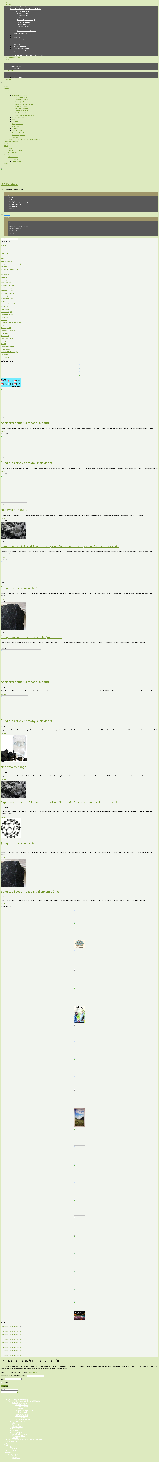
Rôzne (4, 320)
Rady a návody (6, 312)
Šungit (11, 200)
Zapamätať (6, 1382)
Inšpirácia (5, 277)
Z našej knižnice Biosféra (9, 352)
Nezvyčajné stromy (7, 288)
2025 (2, 1329)
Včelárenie (5, 336)
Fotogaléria (7, 155)
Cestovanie (5, 253)
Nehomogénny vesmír (21, 108)
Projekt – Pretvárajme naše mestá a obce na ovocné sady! (27, 55)
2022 (2, 1337)
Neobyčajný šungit (14, 510)
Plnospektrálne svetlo (8, 299)
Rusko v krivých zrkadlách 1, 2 (24, 104)
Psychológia (5, 309)
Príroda (4, 301)
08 (18, 1326)
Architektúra (5, 251)
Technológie (6, 328)
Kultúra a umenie (7, 285)
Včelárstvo (15, 137)
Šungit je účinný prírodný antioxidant (26, 463)
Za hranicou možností (21, 111)
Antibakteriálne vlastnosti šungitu (25, 423)
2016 (2, 1353)
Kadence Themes (32, 1372)
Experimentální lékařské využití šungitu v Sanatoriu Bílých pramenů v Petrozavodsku (60, 546)
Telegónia (4, 333)
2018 (2, 1348)
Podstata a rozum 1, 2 (21, 106)
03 (9, 1326)
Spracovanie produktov (18, 135)
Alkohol (4, 245)
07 (16, 1326)
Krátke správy (6, 283)
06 (14, 1326)
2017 (2, 1350)
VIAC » (3, 432)
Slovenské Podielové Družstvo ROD (12, 323)
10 (21, 1329)
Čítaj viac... (4, 694)
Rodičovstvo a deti (7, 317)
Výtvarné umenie (13, 157)
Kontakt (8, 79)
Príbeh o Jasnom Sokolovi (22, 113)
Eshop (7, 195)
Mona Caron (15, 159)
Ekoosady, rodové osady (9, 269)
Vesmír (4, 341)
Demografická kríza (7, 261)
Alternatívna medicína (9, 248)
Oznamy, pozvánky (7, 291)
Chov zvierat (15, 122)
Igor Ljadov (5, 275)
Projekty (6, 89)
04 (10, 1326)
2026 (2, 1326)
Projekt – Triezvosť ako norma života (18, 91)
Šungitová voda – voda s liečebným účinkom (31, 637)
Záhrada (4, 354)
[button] (79, 83)
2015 (2, 1356)
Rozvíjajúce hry (13, 206)
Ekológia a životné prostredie (11, 264)
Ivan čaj (4, 280)
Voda (3, 344)
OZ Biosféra (9, 184)
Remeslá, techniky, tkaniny (19, 133)
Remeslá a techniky (7, 315)
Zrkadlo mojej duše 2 (21, 100)
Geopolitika (5, 272)
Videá (8, 62)
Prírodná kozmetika (15, 204)
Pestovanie (15, 128)
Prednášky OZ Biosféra (15, 150)
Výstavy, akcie (6, 349)
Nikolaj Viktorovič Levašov (19, 95)
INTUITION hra (12, 152)
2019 (2, 1345)
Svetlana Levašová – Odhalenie (24, 115)
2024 (2, 1332)
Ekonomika (5, 267)
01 (5, 1326)
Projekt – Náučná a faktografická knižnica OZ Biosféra (24, 93)
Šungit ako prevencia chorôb (20, 588)
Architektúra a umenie (20, 33)
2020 (2, 1342)
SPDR (6, 144)
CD (10, 211)
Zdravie (4, 357)
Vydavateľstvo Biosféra (13, 57)
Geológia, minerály (17, 124)
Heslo (2, 1379)
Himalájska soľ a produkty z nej (18, 202)
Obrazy (11, 208)
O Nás (6, 86)
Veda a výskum (7, 338)
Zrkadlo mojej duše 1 (21, 97)
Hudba (10, 148)
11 (23, 1329)
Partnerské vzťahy (7, 293)
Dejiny (13, 119)
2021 (2, 1340)
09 (20, 1329)
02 (7, 1326)
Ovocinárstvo (16, 126)
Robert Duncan (18, 77)
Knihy (11, 197)
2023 (2, 1334)
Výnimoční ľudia (7, 346)
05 (12, 1326)
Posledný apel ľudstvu (21, 102)
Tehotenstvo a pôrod (8, 331)
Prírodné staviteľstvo (18, 130)
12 (25, 1329)
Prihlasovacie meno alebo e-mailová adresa (13, 1376)
